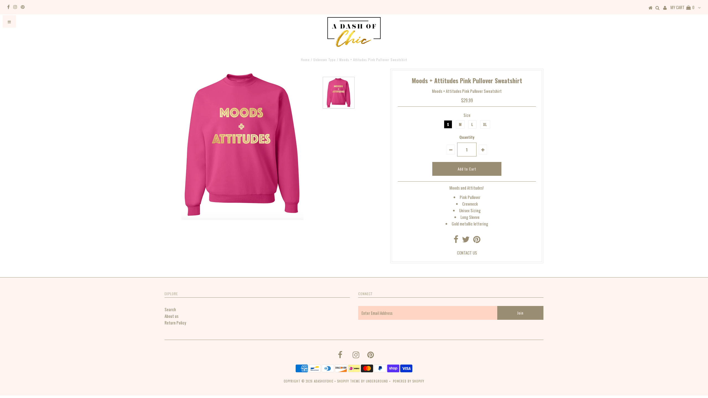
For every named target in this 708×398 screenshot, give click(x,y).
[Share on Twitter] (466, 240)
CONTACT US (467, 253)
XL (485, 124)
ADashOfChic (323, 381)
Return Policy (175, 323)
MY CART (682, 7)
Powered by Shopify (408, 381)
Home (305, 59)
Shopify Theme (348, 381)
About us (171, 316)
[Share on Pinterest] (476, 240)
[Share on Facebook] (456, 240)
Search (170, 309)
